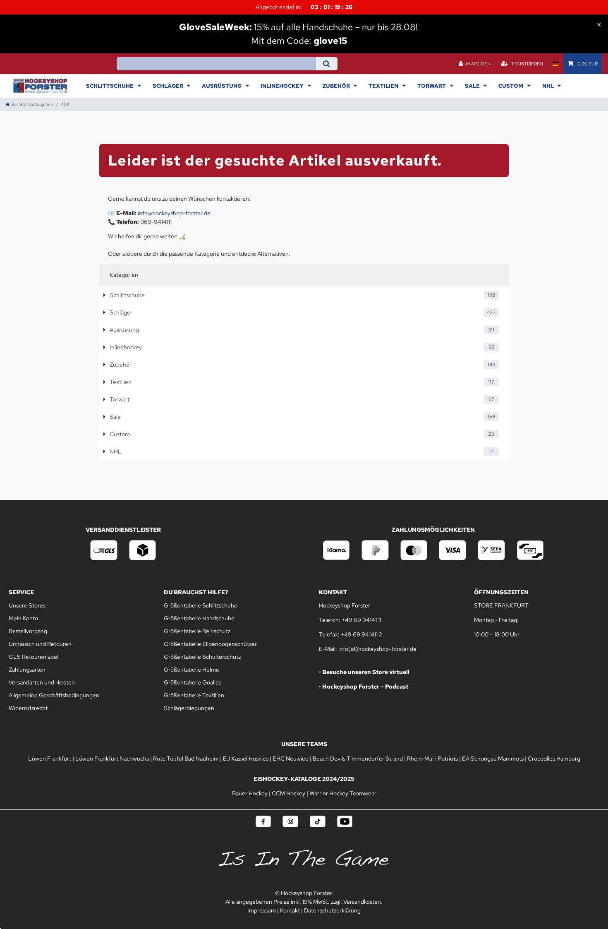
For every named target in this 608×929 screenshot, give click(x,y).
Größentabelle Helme (191, 669)
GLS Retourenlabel (33, 656)
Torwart (432, 85)
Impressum (261, 910)
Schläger (168, 85)
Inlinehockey (283, 85)
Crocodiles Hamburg (554, 758)
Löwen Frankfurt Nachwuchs (112, 758)
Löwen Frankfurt (49, 758)
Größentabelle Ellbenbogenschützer (210, 644)
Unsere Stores (27, 605)
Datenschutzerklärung (332, 910)
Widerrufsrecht (28, 708)
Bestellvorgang (28, 631)
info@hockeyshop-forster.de (174, 213)
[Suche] (326, 63)
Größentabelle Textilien (194, 695)
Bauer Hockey (250, 793)
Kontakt (290, 910)
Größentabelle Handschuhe (199, 618)
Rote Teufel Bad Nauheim (186, 758)
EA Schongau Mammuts (493, 758)
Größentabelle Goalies (192, 682)
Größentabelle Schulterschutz (202, 656)
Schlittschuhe (110, 85)
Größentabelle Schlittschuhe (200, 605)
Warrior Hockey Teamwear (342, 793)
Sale (473, 85)
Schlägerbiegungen (189, 708)
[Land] (555, 63)
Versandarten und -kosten (42, 682)
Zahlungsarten (27, 669)
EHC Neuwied (291, 758)
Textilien (384, 85)
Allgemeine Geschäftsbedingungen (54, 695)
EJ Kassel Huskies (245, 758)
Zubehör (337, 85)
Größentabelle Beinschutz (197, 631)
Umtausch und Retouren (40, 644)
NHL (548, 85)
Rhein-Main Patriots (432, 758)
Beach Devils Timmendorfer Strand (358, 758)
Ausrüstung (222, 85)
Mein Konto (23, 618)
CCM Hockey (288, 793)
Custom (511, 85)
